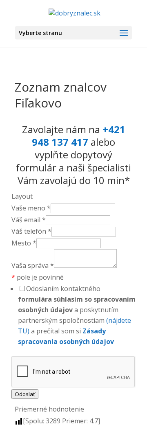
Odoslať (25, 394)
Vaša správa (32, 265)
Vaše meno (31, 208)
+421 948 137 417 (78, 136)
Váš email (28, 219)
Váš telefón (31, 231)
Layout (22, 196)
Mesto (23, 243)
